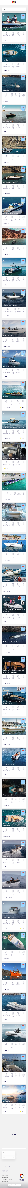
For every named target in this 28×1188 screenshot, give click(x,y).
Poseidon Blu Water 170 (10, 182)
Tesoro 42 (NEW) (8, 795)
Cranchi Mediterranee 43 (11, 213)
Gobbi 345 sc (7, 1009)
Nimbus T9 (6, 1070)
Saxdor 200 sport (8, 764)
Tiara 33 (5, 948)
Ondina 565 (6, 580)
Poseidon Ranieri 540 (9, 887)
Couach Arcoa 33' (8, 1101)
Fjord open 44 (7, 1040)
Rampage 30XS (8, 91)
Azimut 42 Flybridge (9, 366)
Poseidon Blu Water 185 (10, 152)
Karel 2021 (6, 519)
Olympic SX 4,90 (8, 550)
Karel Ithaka (7, 734)
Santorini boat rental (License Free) (14, 427)
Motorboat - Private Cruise (11, 642)
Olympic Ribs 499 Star (10, 305)
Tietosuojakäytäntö (7, 1179)
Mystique (6, 274)
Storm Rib (6, 489)
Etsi (5, 9)
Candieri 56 (6, 60)
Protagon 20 (7, 244)
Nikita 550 (6, 856)
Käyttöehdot (5, 1177)
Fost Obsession (8, 397)
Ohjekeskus (5, 1175)
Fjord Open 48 (7, 336)
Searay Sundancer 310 (10, 917)
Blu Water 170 (7, 121)
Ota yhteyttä (5, 1181)
